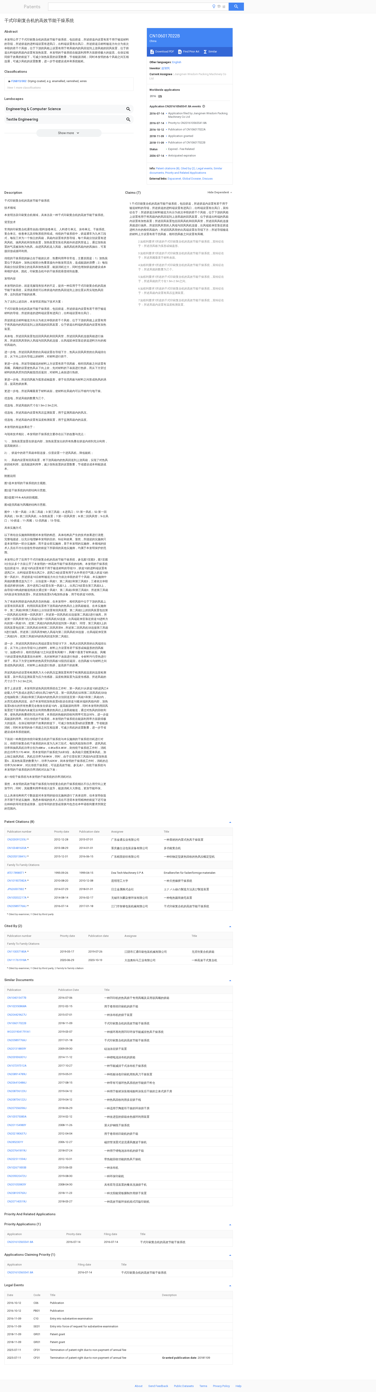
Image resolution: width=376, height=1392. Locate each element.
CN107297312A (17, 1065)
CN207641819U (17, 1150)
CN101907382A (17, 880)
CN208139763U (17, 1193)
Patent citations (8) (168, 168)
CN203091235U (17, 839)
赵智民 (165, 68)
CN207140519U (17, 1201)
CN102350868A (17, 1006)
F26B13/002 (19, 81)
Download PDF (164, 51)
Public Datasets (184, 1386)
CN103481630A (17, 848)
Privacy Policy (221, 1386)
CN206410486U (17, 1082)
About (139, 1386)
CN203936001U (17, 1057)
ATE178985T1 (16, 872)
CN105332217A (17, 897)
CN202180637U (17, 1133)
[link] (47, 81)
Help (239, 1386)
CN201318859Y (16, 1048)
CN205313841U (17, 856)
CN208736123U (17, 1091)
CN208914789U (17, 1074)
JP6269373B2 (16, 889)
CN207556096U (17, 1108)
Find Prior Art (191, 51)
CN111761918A (17, 960)
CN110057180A (17, 951)
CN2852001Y (15, 1142)
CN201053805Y (16, 1184)
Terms (203, 1386)
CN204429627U (17, 1014)
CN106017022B (16, 1023)
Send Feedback (158, 1386)
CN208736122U (17, 1099)
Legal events (204, 168)
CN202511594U (17, 1159)
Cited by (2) (188, 168)
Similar (212, 51)
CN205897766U (17, 906)
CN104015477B (16, 997)
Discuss (207, 178)
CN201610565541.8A (20, 1242)
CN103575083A (17, 1116)
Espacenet (174, 178)
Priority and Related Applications (185, 172)
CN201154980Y (16, 1125)
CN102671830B (16, 1167)
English (176, 62)
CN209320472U (17, 1176)
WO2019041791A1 (18, 1031)
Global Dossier (191, 178)
